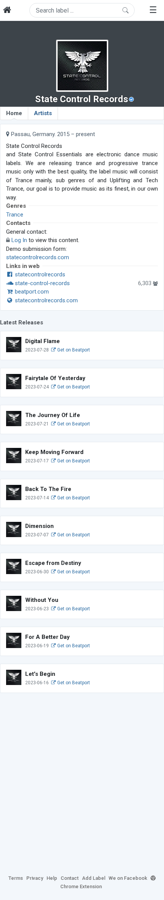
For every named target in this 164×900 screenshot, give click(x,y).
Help (52, 878)
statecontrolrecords (39, 274)
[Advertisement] (82, 783)
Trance (14, 214)
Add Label (93, 878)
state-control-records (41, 283)
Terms (15, 878)
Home (14, 113)
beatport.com (31, 291)
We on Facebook (128, 878)
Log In (19, 240)
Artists (43, 113)
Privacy (34, 878)
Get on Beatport (73, 350)
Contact (70, 878)
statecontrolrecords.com (37, 257)
